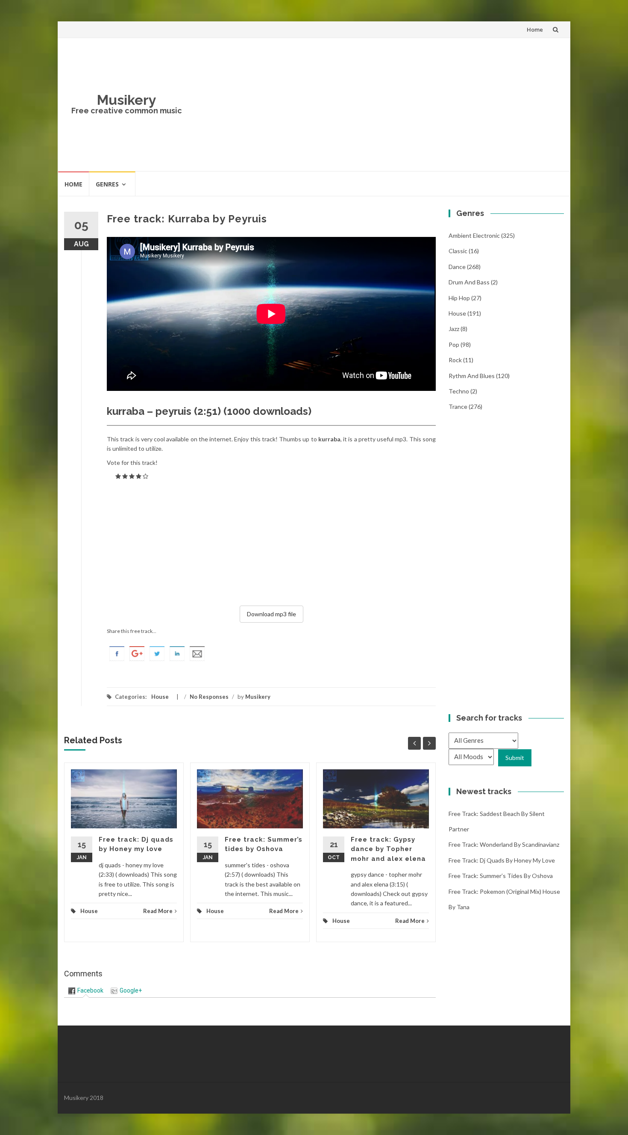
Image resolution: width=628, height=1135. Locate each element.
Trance (458, 406)
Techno (459, 391)
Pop (454, 344)
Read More (158, 910)
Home (535, 29)
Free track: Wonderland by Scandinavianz (504, 844)
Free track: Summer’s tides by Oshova (501, 875)
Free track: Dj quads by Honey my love (502, 860)
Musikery (126, 100)
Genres (107, 184)
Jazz (454, 328)
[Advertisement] (376, 104)
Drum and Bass (469, 282)
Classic (458, 250)
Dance (457, 266)
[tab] (85, 991)
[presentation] (85, 990)
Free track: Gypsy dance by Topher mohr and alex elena (388, 849)
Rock (455, 360)
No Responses (209, 696)
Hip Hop (459, 297)
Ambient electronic (474, 235)
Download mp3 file (271, 614)
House (160, 696)
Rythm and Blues (472, 375)
